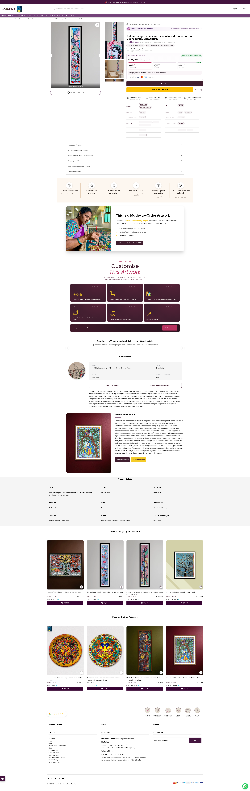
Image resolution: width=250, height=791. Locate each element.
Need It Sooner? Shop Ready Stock (130, 243)
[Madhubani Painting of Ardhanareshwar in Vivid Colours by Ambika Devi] (144, 650)
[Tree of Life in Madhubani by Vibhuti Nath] (184, 564)
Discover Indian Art (39, 15)
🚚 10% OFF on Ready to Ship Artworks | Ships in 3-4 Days (125, 2)
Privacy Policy (53, 760)
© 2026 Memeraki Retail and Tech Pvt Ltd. (61, 784)
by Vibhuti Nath (132, 42)
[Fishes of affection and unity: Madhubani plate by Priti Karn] (65, 650)
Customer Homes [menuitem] (24, 15)
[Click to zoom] (97, 25)
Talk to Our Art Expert (160, 90)
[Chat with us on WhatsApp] (245, 786)
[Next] (101, 55)
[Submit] (53, 8)
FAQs (50, 741)
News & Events (54, 753)
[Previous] (50, 55)
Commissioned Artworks (57, 746)
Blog (50, 743)
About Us (69, 15)
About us (52, 739)
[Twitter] (55, 779)
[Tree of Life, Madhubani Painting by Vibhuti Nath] (65, 564)
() (244, 9)
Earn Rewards (53, 750)
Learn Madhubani (138, 460)
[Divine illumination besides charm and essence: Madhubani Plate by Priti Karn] (105, 650)
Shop (3, 15)
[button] (164, 29)
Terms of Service (54, 762)
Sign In (235, 9)
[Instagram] (51, 779)
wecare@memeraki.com (125, 739)
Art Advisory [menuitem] (12, 15)
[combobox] (125, 9)
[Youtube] (63, 779)
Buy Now (164, 84)
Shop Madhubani (122, 460)
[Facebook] (48, 779)
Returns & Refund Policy (57, 757)
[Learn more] (140, 24)
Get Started (168, 328)
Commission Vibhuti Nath (159, 385)
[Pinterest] (59, 779)
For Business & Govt (56, 15)
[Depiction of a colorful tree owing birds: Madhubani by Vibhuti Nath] (144, 564)
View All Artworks (112, 385)
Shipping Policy (54, 755)
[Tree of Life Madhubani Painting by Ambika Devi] (184, 650)
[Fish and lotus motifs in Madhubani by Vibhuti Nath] (105, 564)
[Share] (201, 89)
